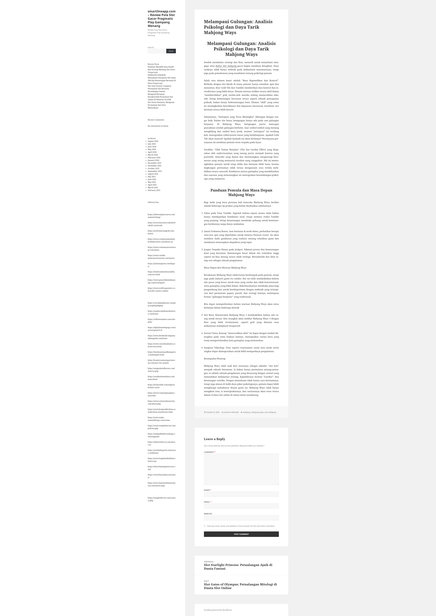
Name (207, 490)
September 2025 (155, 171)
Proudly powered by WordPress (218, 610)
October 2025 (153, 168)
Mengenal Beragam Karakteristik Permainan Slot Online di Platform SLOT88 (160, 97)
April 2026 (152, 152)
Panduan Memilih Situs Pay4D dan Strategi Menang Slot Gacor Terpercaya (161, 70)
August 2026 (153, 141)
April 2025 (152, 185)
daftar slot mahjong (226, 65)
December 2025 (154, 163)
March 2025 (153, 187)
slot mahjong (270, 412)
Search (151, 47)
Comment (210, 452)
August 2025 (153, 174)
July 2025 (152, 176)
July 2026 (152, 144)
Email (208, 502)
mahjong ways (257, 412)
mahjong (246, 412)
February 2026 (154, 157)
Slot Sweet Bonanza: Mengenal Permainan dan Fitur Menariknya (161, 105)
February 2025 (154, 190)
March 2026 (153, 155)
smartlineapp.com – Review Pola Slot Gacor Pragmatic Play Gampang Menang (162, 18)
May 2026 (152, 149)
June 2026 (152, 146)
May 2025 (152, 182)
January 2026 (153, 160)
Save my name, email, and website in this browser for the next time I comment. (241, 526)
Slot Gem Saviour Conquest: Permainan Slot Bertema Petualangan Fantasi (160, 89)
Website (208, 513)
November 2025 (154, 165)
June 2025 (152, 179)
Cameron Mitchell (231, 412)
